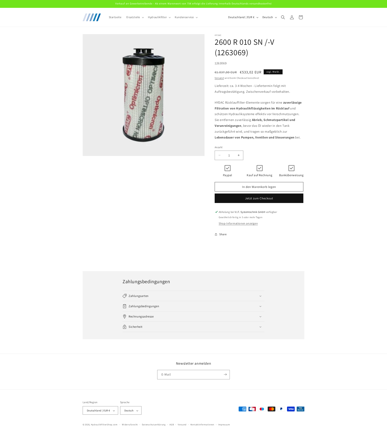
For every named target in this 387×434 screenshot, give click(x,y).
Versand (219, 77)
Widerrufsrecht (130, 424)
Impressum (224, 424)
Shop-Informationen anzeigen (238, 223)
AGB (172, 424)
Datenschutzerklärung (154, 424)
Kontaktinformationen (202, 424)
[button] (135, 17)
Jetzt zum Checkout (259, 198)
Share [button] (223, 234)
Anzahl (218, 147)
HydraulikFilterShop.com (104, 424)
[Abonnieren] (225, 374)
